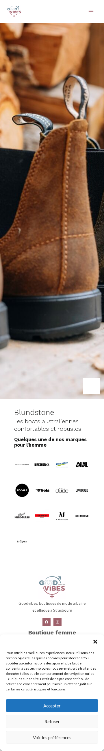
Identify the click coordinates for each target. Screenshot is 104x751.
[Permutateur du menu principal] (91, 11)
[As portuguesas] (22, 464)
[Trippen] (22, 541)
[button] (95, 642)
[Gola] (42, 489)
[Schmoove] (82, 515)
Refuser (52, 721)
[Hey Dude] (62, 489)
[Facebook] (46, 622)
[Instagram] (57, 622)
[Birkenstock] (42, 464)
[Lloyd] (42, 515)
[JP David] (82, 489)
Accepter (52, 705)
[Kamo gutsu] (22, 515)
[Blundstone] (62, 464)
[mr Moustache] (62, 515)
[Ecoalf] (22, 489)
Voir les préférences (52, 737)
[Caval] (82, 464)
